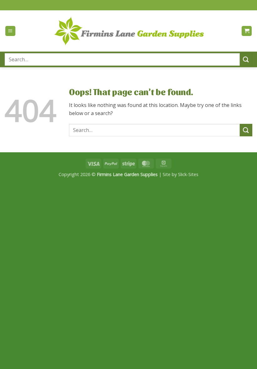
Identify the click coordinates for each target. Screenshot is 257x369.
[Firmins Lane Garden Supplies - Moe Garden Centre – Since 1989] (128, 31)
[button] (10, 31)
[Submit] (246, 59)
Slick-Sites (188, 174)
